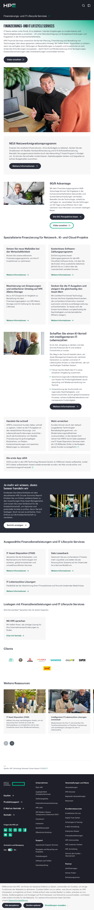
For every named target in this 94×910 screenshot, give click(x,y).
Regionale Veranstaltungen (75, 796)
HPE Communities (72, 840)
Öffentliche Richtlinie (44, 832)
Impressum (40, 819)
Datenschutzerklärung (18, 900)
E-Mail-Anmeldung (72, 827)
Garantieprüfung (42, 865)
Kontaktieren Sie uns (73, 813)
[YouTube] (5, 835)
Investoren (39, 823)
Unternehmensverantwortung (47, 803)
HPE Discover (70, 792)
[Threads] (20, 830)
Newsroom (69, 801)
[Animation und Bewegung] (10, 850)
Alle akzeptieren (12, 905)
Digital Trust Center (72, 818)
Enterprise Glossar (72, 831)
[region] (47, 506)
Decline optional (33, 905)
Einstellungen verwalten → (56, 905)
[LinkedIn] (5, 830)
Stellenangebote (42, 799)
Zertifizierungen (71, 868)
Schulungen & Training (73, 822)
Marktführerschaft (42, 828)
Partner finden (70, 873)
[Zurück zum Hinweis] (47, 768)
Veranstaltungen (71, 787)
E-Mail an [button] (12, 808)
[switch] (9, 850)
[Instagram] (15, 830)
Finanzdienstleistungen (74, 836)
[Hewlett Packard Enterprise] (10, 5)
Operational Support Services (47, 845)
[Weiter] (12, 743)
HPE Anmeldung (71, 849)
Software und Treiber (43, 861)
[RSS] (10, 835)
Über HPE (39, 787)
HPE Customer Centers (73, 845)
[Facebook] (25, 830)
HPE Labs (39, 808)
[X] (10, 830)
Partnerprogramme (72, 877)
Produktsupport (41, 856)
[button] (83, 5)
